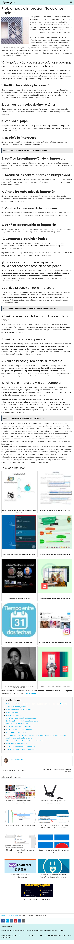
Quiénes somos (18, 930)
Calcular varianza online (25, 935)
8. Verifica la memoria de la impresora (19, 727)
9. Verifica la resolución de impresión (19, 729)
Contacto (62, 930)
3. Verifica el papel (12, 712)
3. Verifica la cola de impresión (16, 744)
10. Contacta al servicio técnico (17, 732)
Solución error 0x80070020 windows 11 (15, 771)
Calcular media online (8, 935)
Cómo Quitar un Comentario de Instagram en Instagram (56, 771)
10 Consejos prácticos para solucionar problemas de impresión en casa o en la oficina (36, 704)
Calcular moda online (58, 935)
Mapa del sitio (52, 930)
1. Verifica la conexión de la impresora (19, 738)
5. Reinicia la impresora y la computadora (20, 749)
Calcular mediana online (42, 935)
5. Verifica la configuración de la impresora (21, 718)
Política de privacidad (31, 930)
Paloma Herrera (16, 759)
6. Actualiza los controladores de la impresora (22, 721)
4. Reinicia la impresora (14, 715)
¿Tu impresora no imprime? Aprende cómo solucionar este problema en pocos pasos (36, 735)
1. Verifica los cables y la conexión (17, 707)
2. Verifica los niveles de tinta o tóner (19, 710)
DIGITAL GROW (6, 930)
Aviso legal (43, 930)
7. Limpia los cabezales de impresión (18, 724)
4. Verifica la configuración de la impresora (21, 747)
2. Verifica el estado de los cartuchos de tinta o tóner (24, 741)
